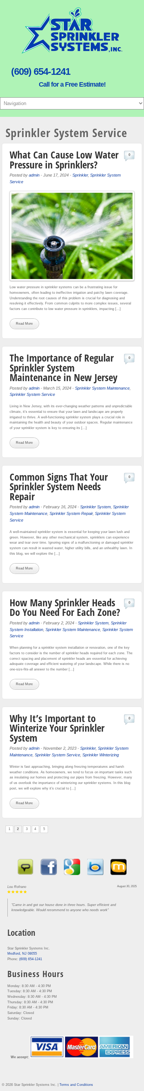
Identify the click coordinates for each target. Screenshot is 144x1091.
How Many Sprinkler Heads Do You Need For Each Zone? (65, 607)
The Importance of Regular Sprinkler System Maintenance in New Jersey (63, 367)
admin (34, 175)
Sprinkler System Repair (71, 513)
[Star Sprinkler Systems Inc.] (72, 52)
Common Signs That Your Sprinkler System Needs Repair (59, 486)
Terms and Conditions (76, 1085)
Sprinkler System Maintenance (102, 388)
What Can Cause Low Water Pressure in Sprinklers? (64, 159)
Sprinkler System (95, 507)
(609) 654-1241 (30, 959)
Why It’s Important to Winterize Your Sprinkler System (57, 728)
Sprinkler (80, 175)
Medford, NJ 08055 (22, 953)
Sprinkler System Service (32, 394)
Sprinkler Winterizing (100, 755)
